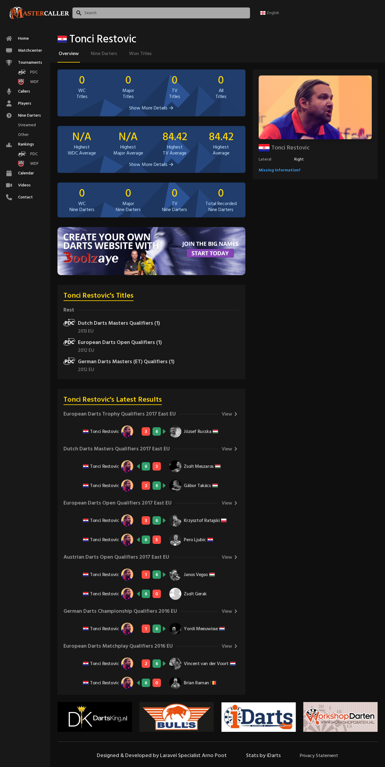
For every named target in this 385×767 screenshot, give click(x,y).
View (227, 414)
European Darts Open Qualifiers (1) (120, 342)
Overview (69, 53)
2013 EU (86, 331)
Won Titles (140, 53)
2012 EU (86, 350)
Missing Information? (279, 170)
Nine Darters (104, 53)
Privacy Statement (319, 755)
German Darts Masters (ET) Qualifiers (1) (126, 361)
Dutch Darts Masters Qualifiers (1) (119, 323)
